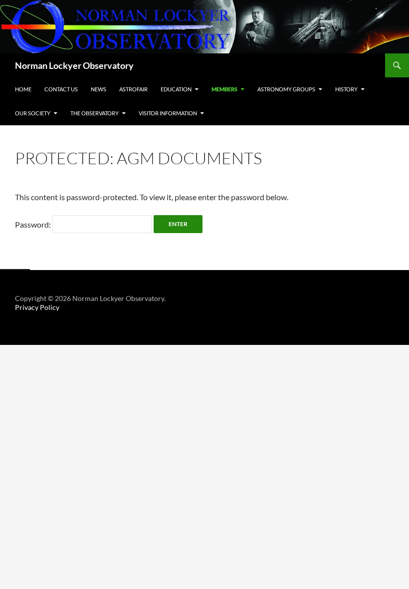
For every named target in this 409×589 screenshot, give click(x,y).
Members (224, 89)
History (346, 89)
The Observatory (94, 113)
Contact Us (61, 89)
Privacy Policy (37, 307)
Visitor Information (168, 113)
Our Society (32, 113)
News (98, 89)
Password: (33, 224)
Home (23, 89)
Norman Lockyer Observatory (74, 65)
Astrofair (133, 89)
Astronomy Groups (286, 89)
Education (176, 89)
